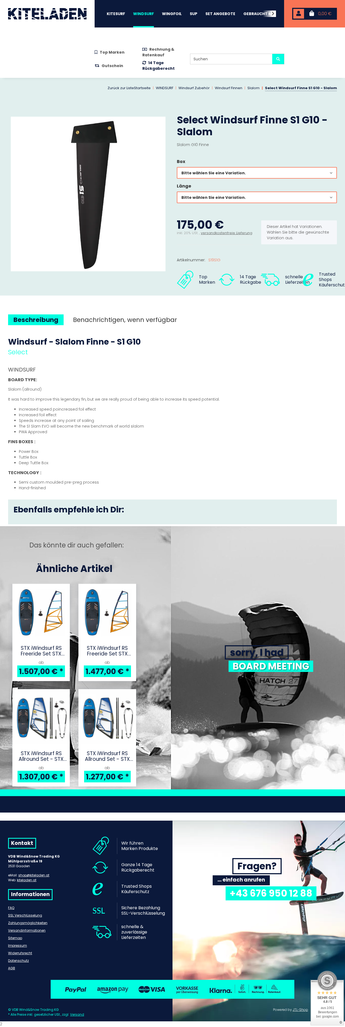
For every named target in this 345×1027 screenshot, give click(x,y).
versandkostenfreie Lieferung (226, 232)
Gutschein (112, 65)
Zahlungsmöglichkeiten (27, 923)
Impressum (17, 945)
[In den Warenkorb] (12, 111)
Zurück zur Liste (121, 88)
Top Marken (112, 52)
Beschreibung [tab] (35, 319)
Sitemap (15, 938)
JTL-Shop (300, 1009)
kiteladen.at (26, 880)
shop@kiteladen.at (33, 875)
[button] (298, 14)
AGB (11, 968)
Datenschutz (18, 960)
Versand (77, 1014)
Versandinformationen (27, 930)
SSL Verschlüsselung (25, 915)
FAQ (11, 907)
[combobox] (257, 173)
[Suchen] (278, 59)
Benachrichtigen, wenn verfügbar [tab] (125, 319)
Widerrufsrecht (20, 953)
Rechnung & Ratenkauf (158, 52)
